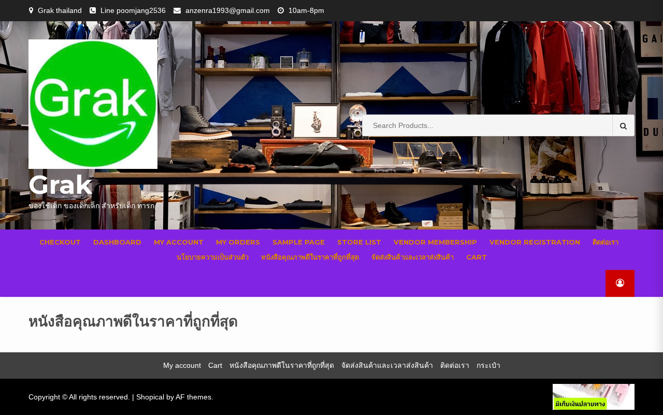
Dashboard (117, 242)
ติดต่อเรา (605, 242)
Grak (60, 185)
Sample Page (298, 242)
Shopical (150, 397)
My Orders (238, 242)
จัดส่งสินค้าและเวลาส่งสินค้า (412, 257)
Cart (476, 257)
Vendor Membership (435, 242)
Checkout (60, 242)
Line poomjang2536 (133, 10)
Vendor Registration (534, 242)
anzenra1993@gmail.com (227, 10)
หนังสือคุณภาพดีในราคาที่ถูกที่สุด (310, 257)
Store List (359, 242)
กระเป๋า (488, 365)
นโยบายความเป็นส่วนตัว (213, 257)
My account (179, 242)
